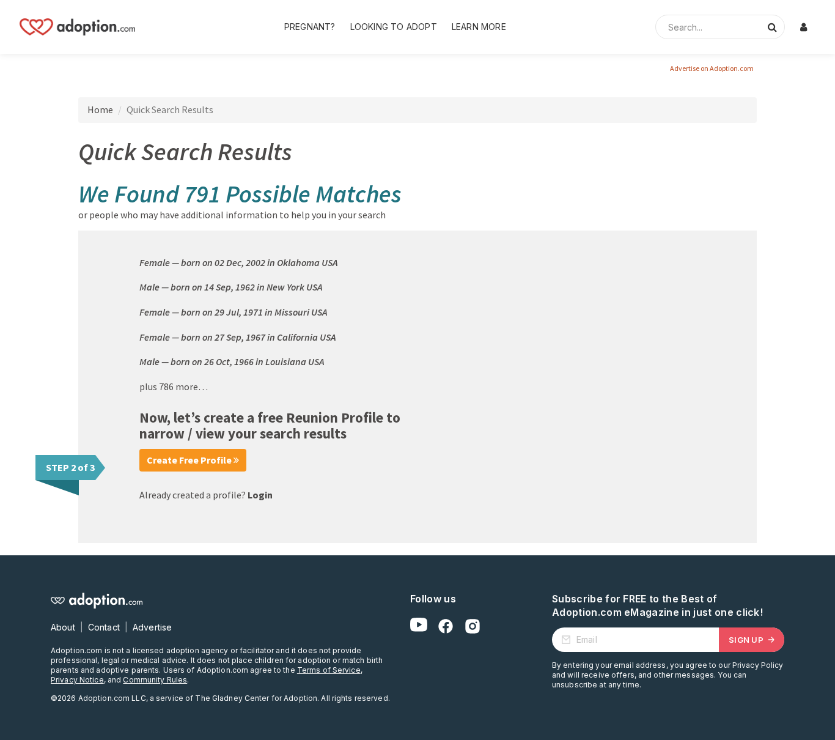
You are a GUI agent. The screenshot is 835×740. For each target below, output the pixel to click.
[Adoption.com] (77, 26)
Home (100, 109)
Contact (104, 627)
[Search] (772, 27)
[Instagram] (472, 626)
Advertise (152, 627)
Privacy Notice (77, 679)
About (63, 627)
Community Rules (155, 679)
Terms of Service (329, 670)
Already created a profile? (206, 495)
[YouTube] (418, 626)
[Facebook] (445, 626)
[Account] (803, 27)
